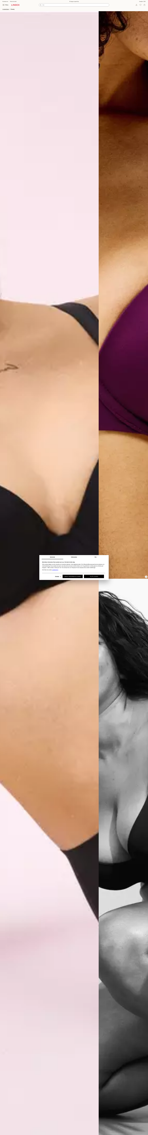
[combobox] (74, 4)
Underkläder (5, 9)
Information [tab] (74, 557)
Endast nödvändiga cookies (72, 576)
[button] (123, 295)
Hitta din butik (13, 1)
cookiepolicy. (55, 570)
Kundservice (5, 1)
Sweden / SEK (142, 1)
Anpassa (57, 576)
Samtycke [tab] (52, 557)
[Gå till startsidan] (15, 5)
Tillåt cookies (94, 576)
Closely (12, 9)
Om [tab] (96, 557)
